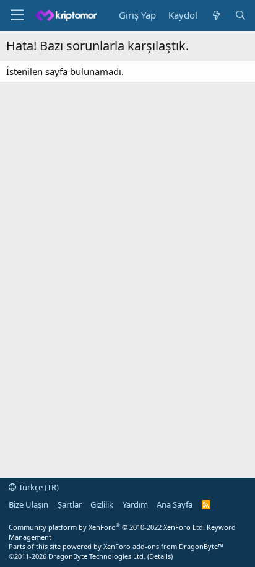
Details (160, 556)
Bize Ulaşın (28, 504)
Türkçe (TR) (38, 487)
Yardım (135, 504)
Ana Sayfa (174, 504)
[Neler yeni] (216, 15)
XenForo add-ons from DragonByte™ (163, 546)
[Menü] (17, 15)
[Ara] (240, 15)
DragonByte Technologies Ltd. (96, 556)
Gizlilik (101, 504)
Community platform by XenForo (107, 527)
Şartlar (70, 504)
